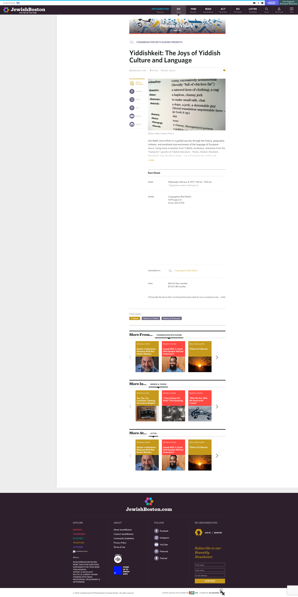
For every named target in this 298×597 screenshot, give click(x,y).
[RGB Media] (193, 593)
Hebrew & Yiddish (177, 25)
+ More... (151, 160)
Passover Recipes (89, 562)
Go (178, 10)
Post (138, 100)
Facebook (164, 531)
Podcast (163, 558)
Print (139, 124)
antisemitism (160, 10)
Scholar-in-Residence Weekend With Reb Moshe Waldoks (146, 351)
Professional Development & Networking (86, 580)
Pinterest (164, 551)
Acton (153, 433)
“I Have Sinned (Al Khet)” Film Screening (173, 399)
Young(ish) (79, 534)
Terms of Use (119, 547)
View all (177, 30)
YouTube (164, 544)
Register (218, 533)
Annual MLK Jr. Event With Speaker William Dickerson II (173, 351)
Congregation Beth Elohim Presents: (159, 42)
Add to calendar (139, 83)
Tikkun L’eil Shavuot (198, 349)
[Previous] (131, 357)
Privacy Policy (120, 542)
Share (139, 91)
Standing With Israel (83, 577)
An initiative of (9, 3)
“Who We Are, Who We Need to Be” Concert (198, 400)
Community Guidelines (124, 538)
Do (238, 10)
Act (223, 10)
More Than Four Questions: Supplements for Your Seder (86, 565)
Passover (77, 562)
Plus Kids (78, 538)
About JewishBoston (123, 529)
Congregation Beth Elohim (186, 270)
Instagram (164, 537)
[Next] (216, 357)
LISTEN (253, 10)
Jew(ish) (77, 529)
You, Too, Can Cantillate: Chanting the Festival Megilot (146, 400)
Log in (207, 533)
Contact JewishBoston (123, 534)
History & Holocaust (171, 318)
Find (193, 10)
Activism (78, 547)
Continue (210, 581)
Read (208, 10)
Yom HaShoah (79, 569)
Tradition (135, 318)
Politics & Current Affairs (85, 574)
